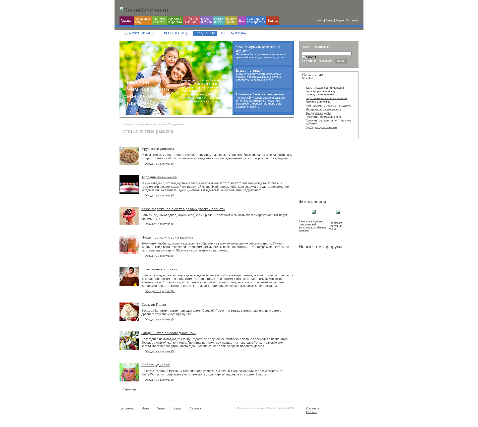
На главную (127, 408)
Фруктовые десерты (157, 149)
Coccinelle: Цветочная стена (335, 225)
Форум (177, 408)
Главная (126, 20)
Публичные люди (143, 20)
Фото (145, 408)
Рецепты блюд (176, 33)
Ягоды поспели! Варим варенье (167, 237)
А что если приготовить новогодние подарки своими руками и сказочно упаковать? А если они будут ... (258, 76)
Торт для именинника (159, 177)
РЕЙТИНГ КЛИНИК (191, 20)
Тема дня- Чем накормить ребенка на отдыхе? (146, 92)
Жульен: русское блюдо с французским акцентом (322, 93)
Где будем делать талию (321, 127)
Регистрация (321, 46)
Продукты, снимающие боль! (324, 116)
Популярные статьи (312, 75)
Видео (161, 408)
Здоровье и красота (175, 20)
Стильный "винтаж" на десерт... (261, 94)
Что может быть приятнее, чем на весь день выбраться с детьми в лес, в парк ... (262, 56)
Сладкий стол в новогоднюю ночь (168, 333)
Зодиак (273, 20)
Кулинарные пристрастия (256, 20)
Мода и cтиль (206, 20)
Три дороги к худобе (318, 113)
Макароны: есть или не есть (323, 109)
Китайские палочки (318, 101)
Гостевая (195, 408)
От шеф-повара (233, 33)
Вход (306, 46)
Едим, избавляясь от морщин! (325, 87)
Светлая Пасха (153, 304)
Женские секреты (159, 20)
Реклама (311, 412)
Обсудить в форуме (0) (160, 163)
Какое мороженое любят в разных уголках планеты (183, 209)
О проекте (312, 408)
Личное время (231, 20)
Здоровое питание (140, 33)
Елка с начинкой (249, 70)
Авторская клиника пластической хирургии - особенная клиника (312, 226)
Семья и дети (218, 20)
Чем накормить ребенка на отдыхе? (328, 105)
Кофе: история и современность (326, 98)
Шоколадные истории (159, 269)
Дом (241, 20)
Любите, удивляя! (155, 365)
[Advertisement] (324, 170)
